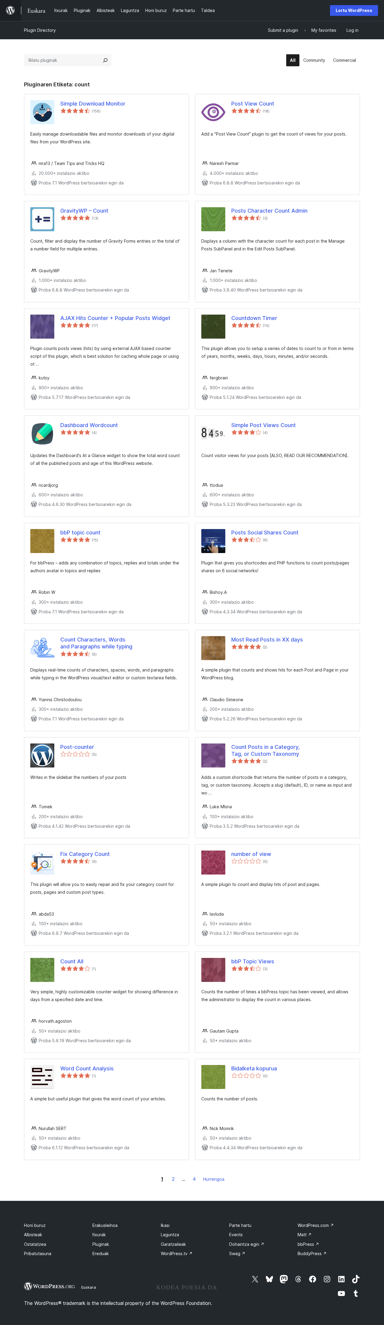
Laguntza (170, 1234)
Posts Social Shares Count (264, 532)
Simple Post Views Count (263, 425)
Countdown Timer (254, 318)
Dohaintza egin (246, 1244)
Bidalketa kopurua (254, 1068)
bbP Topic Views (252, 961)
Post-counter (77, 747)
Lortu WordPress (354, 10)
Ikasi (165, 1225)
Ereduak (100, 1253)
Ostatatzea (35, 1244)
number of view (251, 854)
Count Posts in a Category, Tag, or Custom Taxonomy (265, 750)
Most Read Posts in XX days (267, 639)
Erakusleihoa (105, 1225)
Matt (305, 1234)
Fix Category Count (85, 854)
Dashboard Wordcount (89, 425)
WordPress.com (316, 1225)
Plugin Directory (40, 30)
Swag (237, 1253)
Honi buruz (35, 1225)
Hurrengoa (213, 1179)
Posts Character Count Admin (269, 211)
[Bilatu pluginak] (105, 60)
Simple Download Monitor (92, 103)
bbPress (308, 1244)
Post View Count (252, 103)
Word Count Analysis (87, 1068)
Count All (71, 961)
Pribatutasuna (37, 1253)
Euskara (88, 1287)
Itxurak (99, 1234)
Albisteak (33, 1234)
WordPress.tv (177, 1253)
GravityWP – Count (84, 211)
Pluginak (100, 1244)
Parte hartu (240, 1225)
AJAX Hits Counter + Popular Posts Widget (115, 318)
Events (236, 1234)
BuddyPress (312, 1253)
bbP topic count (80, 532)
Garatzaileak (173, 1244)
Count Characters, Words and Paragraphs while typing (96, 643)
